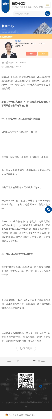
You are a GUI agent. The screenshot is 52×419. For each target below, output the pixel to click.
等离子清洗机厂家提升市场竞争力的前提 (9, 361)
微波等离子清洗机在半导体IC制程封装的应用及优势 (43, 361)
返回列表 (27, 348)
